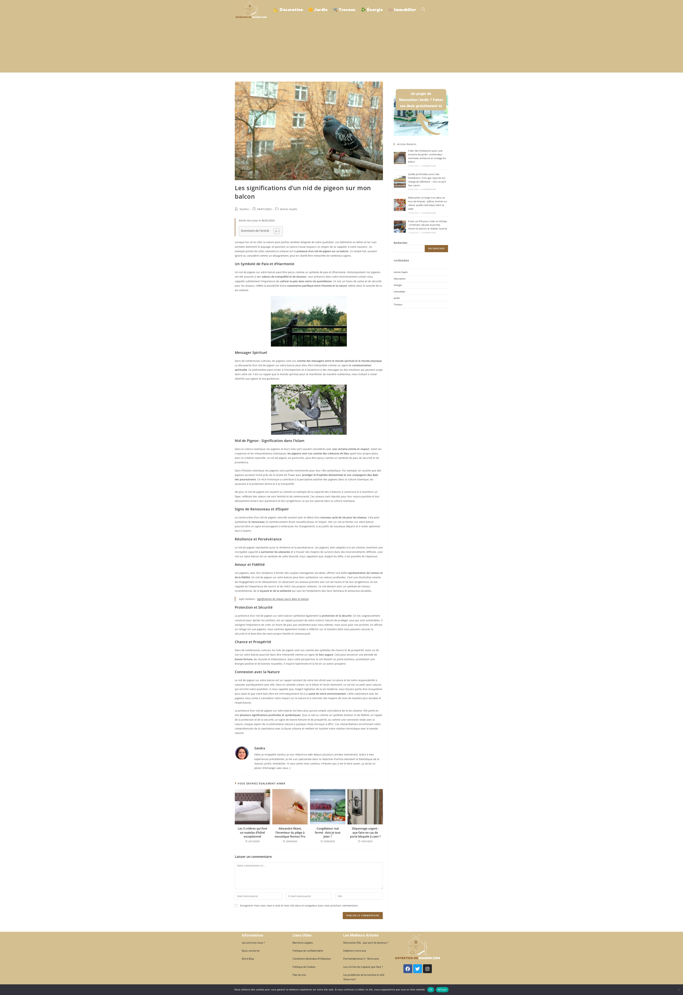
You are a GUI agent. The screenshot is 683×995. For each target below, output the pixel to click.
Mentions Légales (303, 942)
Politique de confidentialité (308, 950)
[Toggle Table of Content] (275, 231)
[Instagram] (427, 968)
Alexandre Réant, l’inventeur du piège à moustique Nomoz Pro (290, 832)
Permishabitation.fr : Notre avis (361, 958)
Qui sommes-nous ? (253, 942)
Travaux (398, 304)
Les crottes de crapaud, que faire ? (363, 967)
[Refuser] (678, 989)
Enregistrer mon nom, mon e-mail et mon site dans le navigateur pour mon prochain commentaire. (299, 905)
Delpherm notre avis (354, 950)
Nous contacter (251, 950)
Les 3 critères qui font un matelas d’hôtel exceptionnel (252, 832)
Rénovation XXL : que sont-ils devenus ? (365, 942)
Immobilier (399, 291)
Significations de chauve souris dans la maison (283, 599)
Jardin (397, 298)
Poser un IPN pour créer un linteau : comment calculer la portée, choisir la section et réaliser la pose (427, 225)
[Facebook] (407, 968)
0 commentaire (428, 166)
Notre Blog (248, 958)
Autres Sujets (288, 209)
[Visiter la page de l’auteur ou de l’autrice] (242, 753)
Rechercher (400, 242)
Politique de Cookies (304, 967)
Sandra (244, 209)
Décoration (400, 278)
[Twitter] (417, 968)
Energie (398, 285)
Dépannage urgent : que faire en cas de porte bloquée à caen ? (365, 832)
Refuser (442, 989)
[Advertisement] (341, 46)
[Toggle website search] (423, 9)
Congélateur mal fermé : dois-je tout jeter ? (327, 832)
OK (430, 989)
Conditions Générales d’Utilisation (312, 958)
